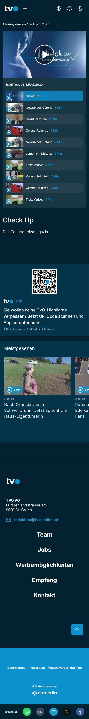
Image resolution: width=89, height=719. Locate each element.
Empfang (44, 580)
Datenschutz (16, 667)
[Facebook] (80, 712)
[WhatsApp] (27, 712)
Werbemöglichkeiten (44, 564)
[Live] (59, 8)
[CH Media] (44, 692)
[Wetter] (69, 8)
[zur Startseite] (11, 8)
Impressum (37, 667)
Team (44, 534)
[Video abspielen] (44, 54)
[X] (67, 712)
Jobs (44, 549)
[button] (40, 712)
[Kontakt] (80, 8)
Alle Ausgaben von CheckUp (20, 24)
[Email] (53, 712)
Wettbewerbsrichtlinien (65, 667)
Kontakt (44, 595)
